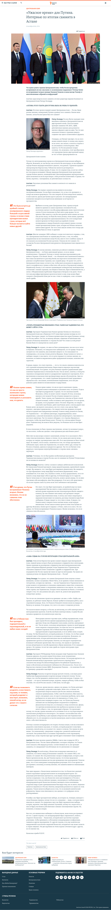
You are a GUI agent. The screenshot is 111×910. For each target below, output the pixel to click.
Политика (32, 883)
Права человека (92, 857)
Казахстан (55, 857)
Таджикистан (33, 900)
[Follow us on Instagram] (61, 877)
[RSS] (81, 877)
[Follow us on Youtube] (57, 877)
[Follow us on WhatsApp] (73, 877)
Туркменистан (33, 903)
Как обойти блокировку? (9, 883)
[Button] (80, 31)
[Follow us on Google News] (77, 877)
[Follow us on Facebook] (65, 877)
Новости (31, 876)
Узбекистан (59, 900)
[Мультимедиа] (105, 3)
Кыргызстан (6, 903)
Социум (31, 886)
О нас (3, 876)
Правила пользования (9, 886)
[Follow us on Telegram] (69, 877)
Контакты (5, 880)
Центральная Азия (33, 9)
